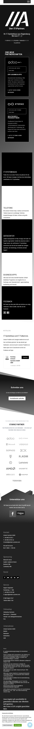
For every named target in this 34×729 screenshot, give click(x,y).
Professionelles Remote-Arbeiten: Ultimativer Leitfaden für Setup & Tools (17, 661)
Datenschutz (6, 636)
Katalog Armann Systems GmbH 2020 (15, 360)
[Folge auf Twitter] (18, 577)
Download (25, 357)
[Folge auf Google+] (8, 312)
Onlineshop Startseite (8, 612)
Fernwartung (6, 590)
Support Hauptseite (8, 588)
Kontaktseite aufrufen (17, 398)
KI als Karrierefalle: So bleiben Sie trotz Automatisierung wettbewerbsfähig (16, 678)
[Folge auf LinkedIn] (14, 577)
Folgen (21, 513)
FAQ (4, 619)
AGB (4, 638)
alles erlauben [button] (18, 725)
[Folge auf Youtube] (8, 577)
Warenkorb (13, 614)
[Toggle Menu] (28, 1)
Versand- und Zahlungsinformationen (12, 617)
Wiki (13, 590)
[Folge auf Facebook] (4, 312)
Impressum (6, 633)
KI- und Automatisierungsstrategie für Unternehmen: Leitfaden (15, 651)
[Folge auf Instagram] (11, 577)
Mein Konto (6, 614)
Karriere (5, 631)
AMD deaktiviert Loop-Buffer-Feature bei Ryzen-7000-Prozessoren (15, 670)
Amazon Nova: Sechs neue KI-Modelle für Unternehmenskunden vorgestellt (13, 686)
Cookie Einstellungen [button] (7, 725)
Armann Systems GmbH (9, 629)
